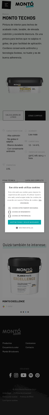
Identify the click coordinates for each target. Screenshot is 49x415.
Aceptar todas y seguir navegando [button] (24, 222)
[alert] (24, 207)
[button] (9, 208)
